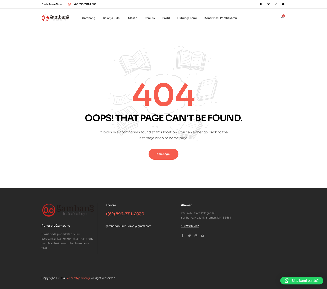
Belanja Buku (112, 18)
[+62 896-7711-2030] (69, 4)
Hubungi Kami (187, 18)
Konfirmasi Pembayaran (220, 18)
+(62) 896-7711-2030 (124, 214)
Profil (166, 18)
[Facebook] (261, 4)
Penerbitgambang (77, 278)
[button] (301, 280)
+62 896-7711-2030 (85, 4)
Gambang (88, 18)
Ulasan (132, 18)
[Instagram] (276, 4)
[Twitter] (268, 4)
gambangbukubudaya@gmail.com (128, 226)
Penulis (150, 18)
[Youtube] (283, 4)
